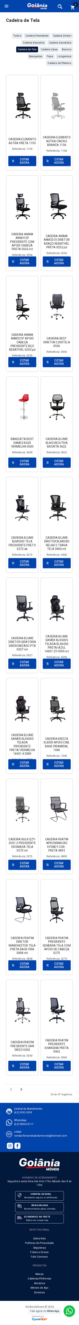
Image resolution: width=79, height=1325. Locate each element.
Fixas (50, 56)
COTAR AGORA (20, 161)
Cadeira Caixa (49, 49)
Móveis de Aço (40, 1287)
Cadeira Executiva (33, 42)
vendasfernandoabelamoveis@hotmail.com (40, 1135)
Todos (17, 35)
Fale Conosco (39, 1256)
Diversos (39, 1292)
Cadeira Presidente (37, 35)
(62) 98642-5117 (24, 1124)
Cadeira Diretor (62, 35)
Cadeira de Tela (27, 49)
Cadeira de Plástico (59, 63)
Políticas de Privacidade (39, 1243)
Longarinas (64, 56)
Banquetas (35, 56)
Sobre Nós (39, 1238)
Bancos (66, 49)
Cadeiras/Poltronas (39, 1278)
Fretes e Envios (39, 1252)
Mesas (39, 1274)
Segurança (39, 1247)
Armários (39, 1283)
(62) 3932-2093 (23, 1112)
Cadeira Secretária (60, 42)
